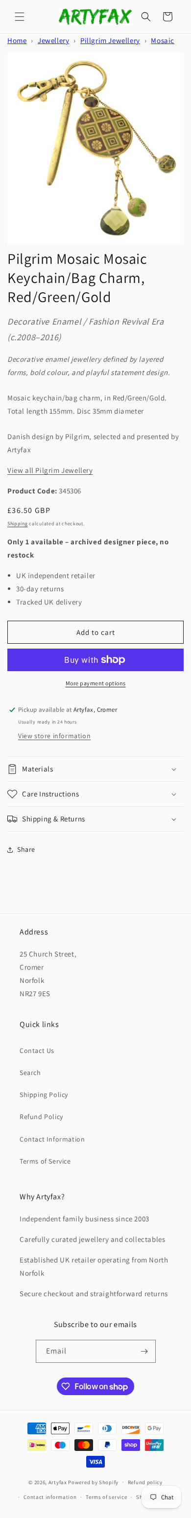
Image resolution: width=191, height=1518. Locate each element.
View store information (54, 735)
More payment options (96, 683)
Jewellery (53, 40)
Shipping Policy (44, 1094)
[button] (19, 16)
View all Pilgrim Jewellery (50, 470)
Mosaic (162, 40)
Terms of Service (45, 1161)
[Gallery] (95, 148)
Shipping (17, 523)
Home (16, 40)
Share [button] (26, 849)
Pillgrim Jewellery (110, 40)
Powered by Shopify (93, 1481)
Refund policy (145, 1482)
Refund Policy (41, 1116)
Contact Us (37, 1050)
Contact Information (52, 1139)
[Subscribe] (144, 1351)
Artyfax (57, 1481)
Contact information (50, 1497)
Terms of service (106, 1497)
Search (30, 1072)
